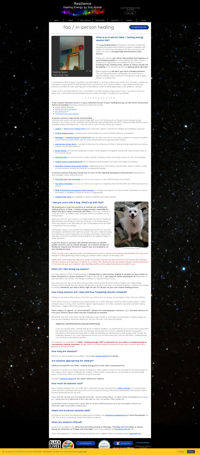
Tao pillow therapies (64, 184)
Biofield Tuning (72, 137)
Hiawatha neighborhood (115, 415)
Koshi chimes (60, 151)
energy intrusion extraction (66, 109)
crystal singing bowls (64, 133)
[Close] (197, 451)
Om (65, 129)
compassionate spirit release (66, 114)
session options (102, 356)
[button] (71, 20)
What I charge (124, 388)
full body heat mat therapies (67, 179)
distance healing (67, 379)
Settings (181, 451)
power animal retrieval (64, 107)
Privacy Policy (82, 451)
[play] (87, 71)
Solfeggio (59, 137)
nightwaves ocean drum (65, 144)
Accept (191, 451)
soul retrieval (60, 111)
